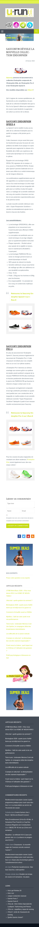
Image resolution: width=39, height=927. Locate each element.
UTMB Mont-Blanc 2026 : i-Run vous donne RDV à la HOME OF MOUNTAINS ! (18, 593)
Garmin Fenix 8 (13, 901)
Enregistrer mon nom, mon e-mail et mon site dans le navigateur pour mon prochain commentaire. (19, 519)
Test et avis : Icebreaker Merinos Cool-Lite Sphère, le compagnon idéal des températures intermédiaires (19, 626)
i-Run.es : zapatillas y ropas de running (21, 909)
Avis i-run (11, 893)
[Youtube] (28, 536)
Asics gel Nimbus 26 (14, 890)
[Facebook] (19, 536)
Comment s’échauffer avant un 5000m (19, 612)
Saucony (9, 77)
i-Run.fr (30, 90)
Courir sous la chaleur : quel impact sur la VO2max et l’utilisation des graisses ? (19, 648)
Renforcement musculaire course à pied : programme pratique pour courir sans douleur (19, 802)
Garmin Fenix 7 (13, 898)
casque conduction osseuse (17, 896)
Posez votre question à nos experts (18, 578)
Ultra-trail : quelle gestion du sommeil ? (19, 600)
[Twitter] (23, 536)
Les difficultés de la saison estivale (18, 633)
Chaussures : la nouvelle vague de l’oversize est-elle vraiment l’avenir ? (17, 847)
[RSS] (32, 536)
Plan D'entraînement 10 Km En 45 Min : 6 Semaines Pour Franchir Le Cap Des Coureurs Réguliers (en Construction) (19, 822)
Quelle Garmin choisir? (15, 917)
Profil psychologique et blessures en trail (18, 786)
